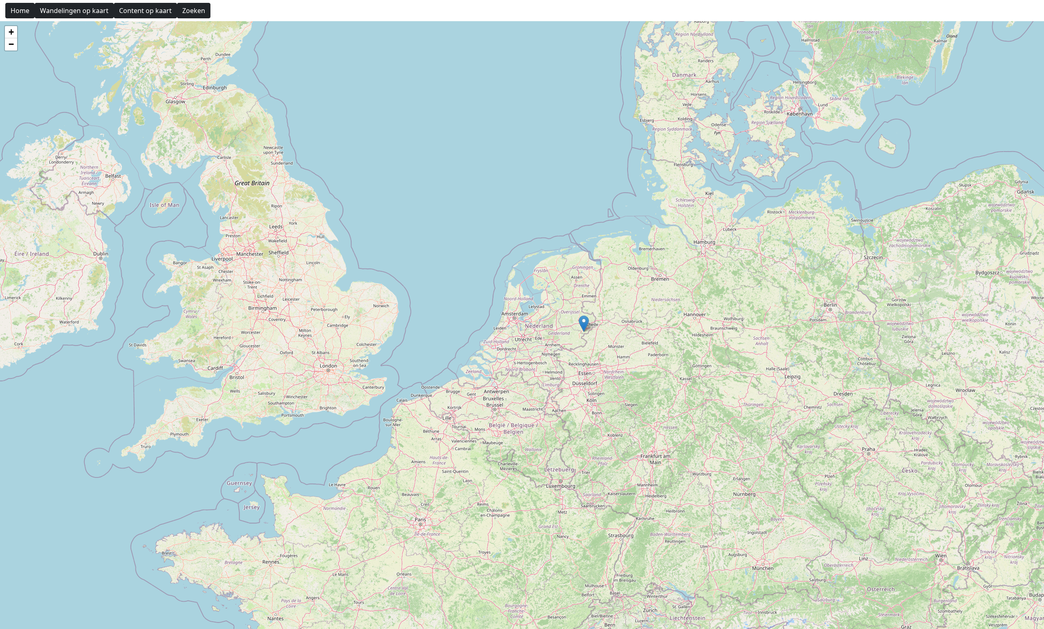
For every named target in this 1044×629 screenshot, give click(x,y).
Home (20, 10)
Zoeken (193, 10)
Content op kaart (145, 10)
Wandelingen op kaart (74, 10)
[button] (584, 323)
